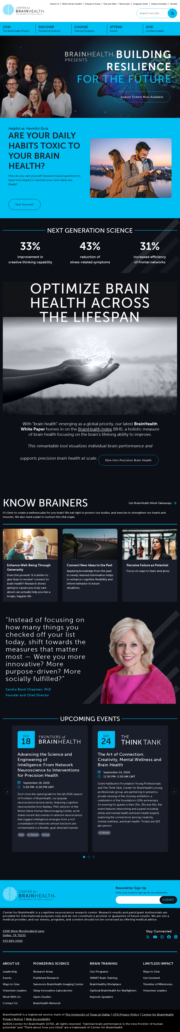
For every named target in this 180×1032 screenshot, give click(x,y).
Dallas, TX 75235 (14, 935)
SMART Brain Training (103, 978)
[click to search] (172, 13)
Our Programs (99, 971)
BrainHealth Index (95, 429)
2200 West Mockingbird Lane (23, 931)
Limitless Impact (158, 964)
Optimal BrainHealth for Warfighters (113, 990)
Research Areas (92, 4)
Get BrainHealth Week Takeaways (150, 503)
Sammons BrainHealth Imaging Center (58, 984)
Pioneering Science (51, 964)
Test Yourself (24, 204)
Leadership (10, 971)
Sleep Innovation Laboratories (52, 990)
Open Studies (42, 996)
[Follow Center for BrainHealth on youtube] (155, 937)
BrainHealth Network (46, 1003)
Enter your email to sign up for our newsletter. (142, 892)
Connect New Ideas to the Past (89, 565)
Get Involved (151, 978)
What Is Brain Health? (72, 4)
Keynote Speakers (101, 996)
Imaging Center (140, 4)
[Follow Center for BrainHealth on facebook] (169, 937)
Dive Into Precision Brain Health (128, 460)
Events (7, 978)
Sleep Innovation (159, 4)
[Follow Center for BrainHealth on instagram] (162, 937)
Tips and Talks (109, 4)
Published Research (46, 978)
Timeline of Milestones (157, 984)
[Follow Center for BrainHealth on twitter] (148, 937)
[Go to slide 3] (93, 857)
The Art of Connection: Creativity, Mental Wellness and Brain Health (129, 759)
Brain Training (103, 964)
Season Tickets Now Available (142, 97)
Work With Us (12, 996)
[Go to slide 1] (84, 857)
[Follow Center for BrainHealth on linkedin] (175, 937)
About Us (54, 4)
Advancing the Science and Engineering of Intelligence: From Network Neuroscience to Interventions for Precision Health (48, 765)
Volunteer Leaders (15, 990)
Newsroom (124, 4)
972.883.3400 (13, 941)
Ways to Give (11, 984)
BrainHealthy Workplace (105, 984)
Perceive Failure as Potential (147, 565)
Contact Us (10, 1003)
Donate (173, 4)
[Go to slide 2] (89, 857)
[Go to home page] (29, 894)
